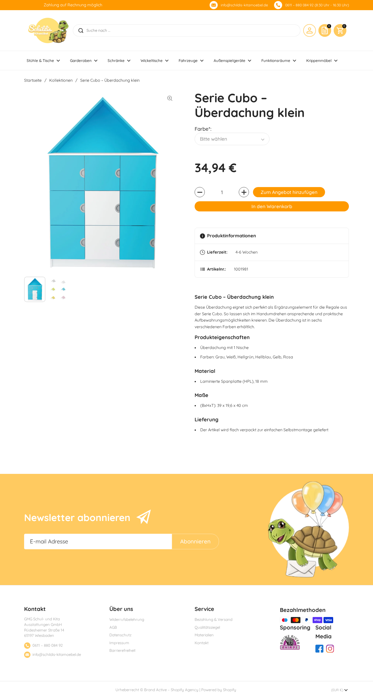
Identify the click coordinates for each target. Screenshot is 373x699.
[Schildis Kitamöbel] (48, 30)
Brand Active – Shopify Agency (171, 689)
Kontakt (202, 642)
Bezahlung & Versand (213, 619)
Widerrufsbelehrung (126, 619)
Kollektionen (61, 80)
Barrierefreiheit (122, 650)
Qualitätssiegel (207, 627)
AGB (113, 627)
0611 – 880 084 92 (47, 645)
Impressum (119, 642)
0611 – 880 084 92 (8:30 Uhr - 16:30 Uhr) (317, 5)
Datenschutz (120, 635)
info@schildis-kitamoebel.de (244, 5)
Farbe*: (203, 129)
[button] (340, 30)
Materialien (204, 635)
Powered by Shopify (218, 689)
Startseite (33, 80)
